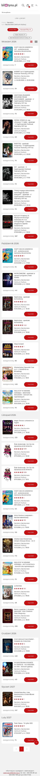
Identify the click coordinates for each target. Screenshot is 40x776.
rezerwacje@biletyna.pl (11, 773)
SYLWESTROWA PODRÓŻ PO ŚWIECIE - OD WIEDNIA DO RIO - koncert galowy (24, 664)
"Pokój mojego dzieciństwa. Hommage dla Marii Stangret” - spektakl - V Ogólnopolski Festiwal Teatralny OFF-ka (24, 194)
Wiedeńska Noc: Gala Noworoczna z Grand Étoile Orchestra (24, 694)
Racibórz (17, 57)
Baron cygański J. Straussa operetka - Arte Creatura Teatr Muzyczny (24, 611)
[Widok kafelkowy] (36, 42)
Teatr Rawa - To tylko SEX (23, 723)
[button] (27, 5)
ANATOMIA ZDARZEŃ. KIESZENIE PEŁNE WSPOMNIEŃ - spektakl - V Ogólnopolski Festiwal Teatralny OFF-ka (24, 99)
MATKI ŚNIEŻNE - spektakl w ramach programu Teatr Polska (24, 275)
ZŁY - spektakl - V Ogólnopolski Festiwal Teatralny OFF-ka (22, 169)
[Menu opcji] (32, 5)
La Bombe (18, 586)
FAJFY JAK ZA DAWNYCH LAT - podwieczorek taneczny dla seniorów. (23, 49)
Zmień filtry (13, 29)
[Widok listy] (31, 42)
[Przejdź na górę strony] (36, 742)
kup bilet (31, 65)
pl (36, 5)
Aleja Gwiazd (19, 344)
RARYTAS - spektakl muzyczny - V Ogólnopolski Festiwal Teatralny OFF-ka (24, 145)
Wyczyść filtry (24, 29)
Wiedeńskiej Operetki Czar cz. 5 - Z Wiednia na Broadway (24, 369)
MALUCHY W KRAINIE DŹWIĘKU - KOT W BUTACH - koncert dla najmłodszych (24, 564)
